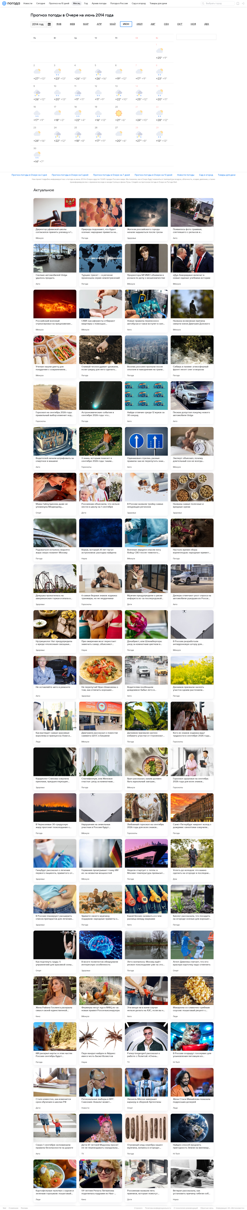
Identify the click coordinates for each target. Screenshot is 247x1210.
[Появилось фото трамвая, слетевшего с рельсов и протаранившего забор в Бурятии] (192, 219)
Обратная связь (206, 1208)
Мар (85, 24)
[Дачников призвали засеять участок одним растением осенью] (192, 677)
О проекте (138, 1208)
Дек (206, 24)
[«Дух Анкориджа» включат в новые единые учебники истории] (192, 265)
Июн (126, 24)
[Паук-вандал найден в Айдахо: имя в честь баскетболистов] (100, 1043)
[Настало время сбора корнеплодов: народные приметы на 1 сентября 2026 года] (192, 540)
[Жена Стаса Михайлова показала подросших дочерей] (192, 1089)
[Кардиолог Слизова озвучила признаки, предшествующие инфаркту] (54, 768)
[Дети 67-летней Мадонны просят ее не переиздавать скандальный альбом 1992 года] (100, 1135)
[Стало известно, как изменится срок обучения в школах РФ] (54, 1089)
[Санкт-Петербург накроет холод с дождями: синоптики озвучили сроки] (192, 814)
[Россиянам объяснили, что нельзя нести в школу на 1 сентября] (100, 494)
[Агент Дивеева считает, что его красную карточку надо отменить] (192, 952)
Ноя (193, 24)
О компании (13, 1208)
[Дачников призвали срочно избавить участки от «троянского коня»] (146, 723)
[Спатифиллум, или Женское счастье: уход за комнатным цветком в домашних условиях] (100, 768)
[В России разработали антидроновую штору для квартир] (192, 631)
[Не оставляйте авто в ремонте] (54, 677)
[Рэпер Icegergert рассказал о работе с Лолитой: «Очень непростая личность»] (146, 1043)
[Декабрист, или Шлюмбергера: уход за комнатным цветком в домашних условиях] (146, 631)
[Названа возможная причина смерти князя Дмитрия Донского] (192, 311)
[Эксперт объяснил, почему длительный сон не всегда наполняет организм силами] (192, 448)
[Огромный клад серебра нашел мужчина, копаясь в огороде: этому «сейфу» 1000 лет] (146, 1135)
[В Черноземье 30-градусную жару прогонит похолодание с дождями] (54, 814)
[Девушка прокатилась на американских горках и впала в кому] (54, 585)
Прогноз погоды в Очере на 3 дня (29, 175)
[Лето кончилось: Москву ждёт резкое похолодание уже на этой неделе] (146, 952)
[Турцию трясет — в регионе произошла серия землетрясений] (100, 265)
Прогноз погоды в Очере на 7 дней (111, 175)
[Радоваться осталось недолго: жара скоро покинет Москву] (54, 540)
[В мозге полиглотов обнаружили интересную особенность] (100, 952)
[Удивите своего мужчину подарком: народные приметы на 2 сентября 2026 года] (100, 906)
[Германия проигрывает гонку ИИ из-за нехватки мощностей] (100, 860)
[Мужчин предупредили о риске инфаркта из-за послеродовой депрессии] (146, 585)
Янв (58, 24)
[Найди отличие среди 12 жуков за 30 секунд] (146, 402)
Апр (99, 24)
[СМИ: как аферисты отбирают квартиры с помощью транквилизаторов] (100, 311)
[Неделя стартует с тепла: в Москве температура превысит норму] (146, 860)
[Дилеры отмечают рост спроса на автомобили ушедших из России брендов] (192, 585)
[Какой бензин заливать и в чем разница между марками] (146, 906)
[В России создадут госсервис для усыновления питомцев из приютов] (192, 1043)
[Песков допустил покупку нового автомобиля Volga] (192, 402)
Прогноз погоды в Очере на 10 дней (153, 175)
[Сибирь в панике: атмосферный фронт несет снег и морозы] (192, 356)
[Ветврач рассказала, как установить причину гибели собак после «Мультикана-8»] (192, 1180)
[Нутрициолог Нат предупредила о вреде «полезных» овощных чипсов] (54, 631)
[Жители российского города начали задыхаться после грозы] (146, 219)
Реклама (24, 1208)
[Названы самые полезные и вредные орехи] (192, 494)
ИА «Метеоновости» (236, 1208)
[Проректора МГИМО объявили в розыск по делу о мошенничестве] (146, 265)
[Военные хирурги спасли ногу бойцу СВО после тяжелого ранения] (146, 540)
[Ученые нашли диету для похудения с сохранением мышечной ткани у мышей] (54, 356)
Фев (72, 24)
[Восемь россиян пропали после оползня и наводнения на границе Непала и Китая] (146, 356)
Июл (140, 24)
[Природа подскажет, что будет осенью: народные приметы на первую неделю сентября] (100, 219)
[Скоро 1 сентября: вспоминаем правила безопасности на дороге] (54, 1135)
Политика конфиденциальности (158, 1208)
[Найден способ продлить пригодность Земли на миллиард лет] (192, 1135)
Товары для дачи (226, 175)
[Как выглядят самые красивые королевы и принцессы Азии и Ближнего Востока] (54, 723)
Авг (153, 24)
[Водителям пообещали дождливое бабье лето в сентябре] (146, 677)
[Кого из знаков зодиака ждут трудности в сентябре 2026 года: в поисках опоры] (192, 723)
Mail (4, 1208)
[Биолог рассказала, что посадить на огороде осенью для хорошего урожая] (192, 906)
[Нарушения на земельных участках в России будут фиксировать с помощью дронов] (100, 814)
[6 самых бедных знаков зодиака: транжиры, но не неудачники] (100, 585)
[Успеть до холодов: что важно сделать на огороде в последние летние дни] (192, 860)
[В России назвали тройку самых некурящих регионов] (146, 494)
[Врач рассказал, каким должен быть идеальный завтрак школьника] (146, 768)
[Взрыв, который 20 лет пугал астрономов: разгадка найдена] (100, 540)
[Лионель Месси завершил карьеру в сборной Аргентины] (146, 1089)
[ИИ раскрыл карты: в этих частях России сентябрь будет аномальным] (54, 1043)
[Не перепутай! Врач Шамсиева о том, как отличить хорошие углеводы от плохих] (100, 677)
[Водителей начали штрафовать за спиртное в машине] (54, 448)
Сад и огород (206, 175)
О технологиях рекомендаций (186, 1208)
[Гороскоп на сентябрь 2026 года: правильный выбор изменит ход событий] (54, 402)
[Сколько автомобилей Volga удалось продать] (54, 265)
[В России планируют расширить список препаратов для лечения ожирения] (54, 906)
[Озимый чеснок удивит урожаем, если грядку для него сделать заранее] (100, 356)
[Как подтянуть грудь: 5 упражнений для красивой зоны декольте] (54, 952)
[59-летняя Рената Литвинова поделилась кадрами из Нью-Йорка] (100, 1180)
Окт (179, 24)
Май (113, 24)
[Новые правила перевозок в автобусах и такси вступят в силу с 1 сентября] (146, 311)
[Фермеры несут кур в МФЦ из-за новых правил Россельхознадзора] (100, 997)
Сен (166, 24)
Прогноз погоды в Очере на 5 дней (70, 175)
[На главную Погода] (13, 3)
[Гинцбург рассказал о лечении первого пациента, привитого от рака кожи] (54, 860)
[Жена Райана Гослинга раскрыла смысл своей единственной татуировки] (54, 997)
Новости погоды (185, 175)
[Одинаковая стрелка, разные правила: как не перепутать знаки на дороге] (146, 448)
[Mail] (4, 3)
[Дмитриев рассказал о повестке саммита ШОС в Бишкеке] (100, 723)
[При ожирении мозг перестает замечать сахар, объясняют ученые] (100, 631)
